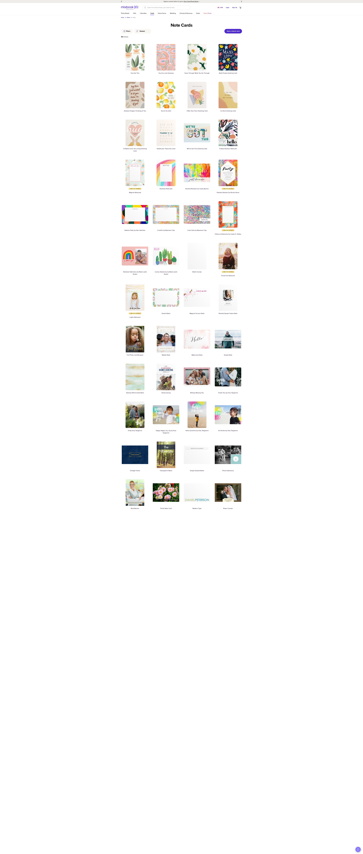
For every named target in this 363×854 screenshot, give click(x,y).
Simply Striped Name (197, 471)
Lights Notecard (135, 317)
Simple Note (228, 355)
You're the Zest (166, 111)
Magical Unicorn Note (197, 313)
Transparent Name (166, 471)
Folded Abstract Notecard (228, 149)
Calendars (143, 13)
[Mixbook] (130, 7)
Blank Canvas (197, 272)
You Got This (135, 73)
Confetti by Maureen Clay (166, 230)
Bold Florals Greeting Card (228, 73)
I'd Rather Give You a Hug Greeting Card (135, 150)
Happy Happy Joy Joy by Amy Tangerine (166, 431)
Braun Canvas (228, 508)
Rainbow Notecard (166, 189)
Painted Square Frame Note (228, 313)
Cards (152, 13)
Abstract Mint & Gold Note (135, 393)
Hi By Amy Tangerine (135, 430)
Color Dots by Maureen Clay (197, 230)
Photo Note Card (166, 508)
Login (227, 7)
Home (122, 17)
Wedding (173, 13)
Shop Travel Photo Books (191, 1)
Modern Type (197, 508)
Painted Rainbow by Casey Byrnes (197, 189)
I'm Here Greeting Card (228, 111)
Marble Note (166, 355)
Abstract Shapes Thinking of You (135, 111)
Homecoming (166, 393)
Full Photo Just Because (135, 355)
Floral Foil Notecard (228, 276)
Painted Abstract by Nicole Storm (228, 192)
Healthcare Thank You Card (166, 149)
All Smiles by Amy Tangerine (228, 430)
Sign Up (234, 7)
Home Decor (162, 13)
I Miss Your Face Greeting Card (197, 111)
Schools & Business (186, 13)
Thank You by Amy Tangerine (228, 393)
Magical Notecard (135, 192)
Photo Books (125, 13)
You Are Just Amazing (165, 73)
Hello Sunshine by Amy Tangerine (197, 430)
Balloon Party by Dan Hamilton (135, 230)
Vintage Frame (135, 471)
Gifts (134, 13)
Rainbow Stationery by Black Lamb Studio (135, 273)
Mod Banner (135, 508)
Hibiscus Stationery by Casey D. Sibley (228, 234)
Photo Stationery (228, 471)
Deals (198, 13)
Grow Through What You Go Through (196, 73)
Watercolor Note (197, 355)
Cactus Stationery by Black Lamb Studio (166, 273)
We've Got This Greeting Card (197, 149)
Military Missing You (197, 393)
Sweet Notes (166, 313)
